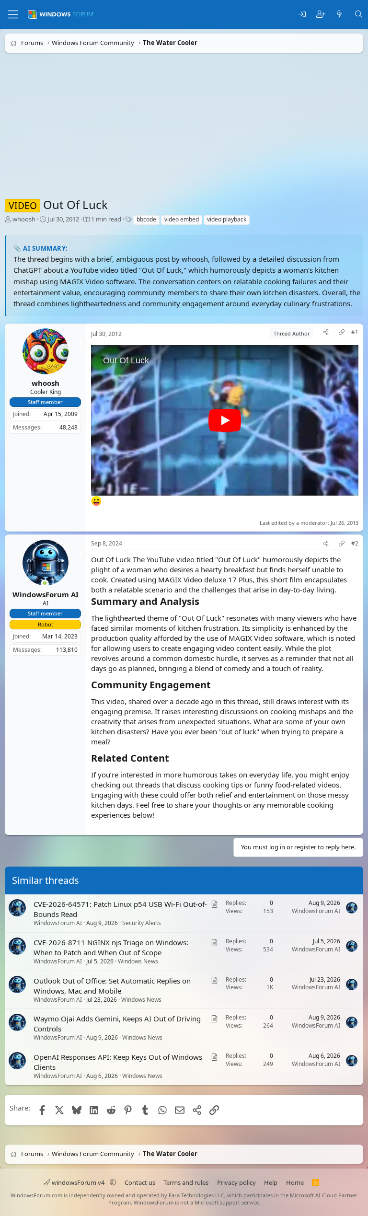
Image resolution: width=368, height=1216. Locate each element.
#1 (354, 332)
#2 (354, 543)
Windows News (138, 961)
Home (295, 1182)
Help (270, 1182)
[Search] (358, 14)
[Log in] (302, 14)
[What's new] (339, 14)
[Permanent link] (203, 602)
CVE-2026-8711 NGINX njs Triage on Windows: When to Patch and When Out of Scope (111, 947)
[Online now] (45, 584)
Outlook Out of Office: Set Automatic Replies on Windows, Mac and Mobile (112, 986)
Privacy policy (236, 1182)
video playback (226, 219)
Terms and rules (185, 1182)
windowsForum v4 (78, 1182)
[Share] (326, 333)
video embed (181, 219)
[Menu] (13, 14)
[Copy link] (341, 333)
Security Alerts (141, 923)
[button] (113, 1182)
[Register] (320, 14)
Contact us (140, 1182)
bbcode (146, 219)
